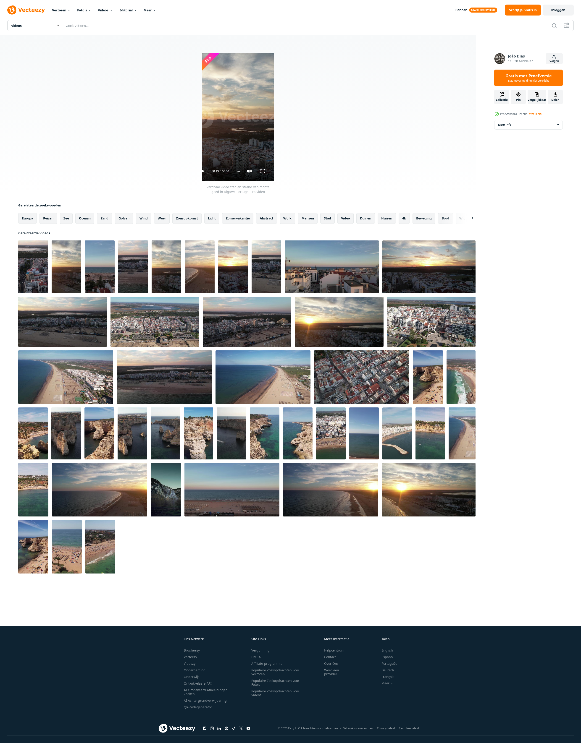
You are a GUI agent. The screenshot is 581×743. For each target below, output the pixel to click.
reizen (48, 218)
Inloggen (558, 10)
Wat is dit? (535, 114)
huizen (386, 218)
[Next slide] (468, 218)
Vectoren (59, 10)
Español (387, 657)
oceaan (85, 218)
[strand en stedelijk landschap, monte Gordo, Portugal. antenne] (332, 266)
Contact (330, 657)
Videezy (189, 663)
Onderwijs (192, 677)
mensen (308, 218)
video (345, 218)
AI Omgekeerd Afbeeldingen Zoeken (206, 692)
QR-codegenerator (198, 707)
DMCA (256, 657)
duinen (365, 218)
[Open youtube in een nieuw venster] (248, 728)
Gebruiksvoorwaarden (358, 728)
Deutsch (387, 670)
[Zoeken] (554, 25)
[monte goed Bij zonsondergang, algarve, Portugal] (99, 489)
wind (143, 218)
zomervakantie (238, 218)
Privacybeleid (386, 728)
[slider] (238, 171)
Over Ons (331, 663)
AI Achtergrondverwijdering (205, 700)
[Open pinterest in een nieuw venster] (226, 728)
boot (445, 218)
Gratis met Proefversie (528, 78)
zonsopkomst (187, 218)
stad (327, 218)
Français (387, 677)
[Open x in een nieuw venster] (241, 728)
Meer (148, 10)
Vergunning (260, 650)
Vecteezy (190, 657)
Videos (103, 10)
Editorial (126, 10)
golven (123, 218)
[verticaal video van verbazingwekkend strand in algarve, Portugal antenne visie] (428, 377)
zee (66, 218)
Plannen (461, 10)
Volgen (554, 61)
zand (104, 218)
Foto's (82, 10)
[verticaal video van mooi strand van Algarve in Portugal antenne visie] (331, 433)
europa (27, 218)
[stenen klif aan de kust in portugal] (166, 489)
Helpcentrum (334, 650)
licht (212, 218)
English (387, 650)
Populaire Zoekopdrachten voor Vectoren (275, 672)
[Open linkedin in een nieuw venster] (219, 728)
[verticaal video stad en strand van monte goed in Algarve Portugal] (33, 266)
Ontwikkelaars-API (198, 683)
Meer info (504, 125)
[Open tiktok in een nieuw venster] (234, 728)
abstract (266, 218)
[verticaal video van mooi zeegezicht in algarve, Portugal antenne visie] (66, 433)
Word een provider (331, 672)
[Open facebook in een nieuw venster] (204, 728)
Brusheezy (192, 650)
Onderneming (194, 670)
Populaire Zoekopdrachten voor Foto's (275, 682)
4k (404, 218)
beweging (424, 218)
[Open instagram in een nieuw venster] (212, 728)
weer (162, 218)
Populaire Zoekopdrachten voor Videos (275, 693)
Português (389, 663)
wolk (287, 218)
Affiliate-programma (266, 663)
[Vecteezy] (26, 10)
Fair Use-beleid (409, 728)
